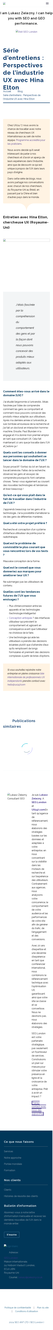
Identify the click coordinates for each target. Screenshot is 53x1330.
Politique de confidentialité (18, 1308)
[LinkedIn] (22, 704)
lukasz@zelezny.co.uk (30, 1277)
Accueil (31, 8)
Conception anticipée (20, 618)
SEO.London (11, 1258)
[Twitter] (9, 704)
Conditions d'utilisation (26, 1311)
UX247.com (38, 809)
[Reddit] (27, 704)
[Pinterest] (14, 704)
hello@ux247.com (16, 684)
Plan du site (43, 1308)
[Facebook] (5, 704)
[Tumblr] (18, 704)
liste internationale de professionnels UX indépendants (26, 677)
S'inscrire (12, 1235)
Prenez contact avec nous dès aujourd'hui (39, 1108)
